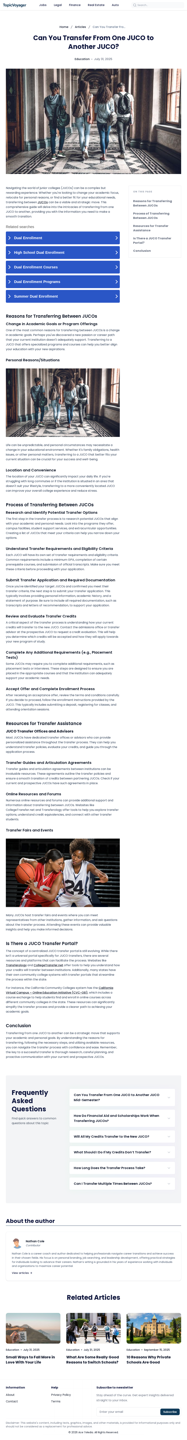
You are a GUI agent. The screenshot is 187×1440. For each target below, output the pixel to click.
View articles (20, 1273)
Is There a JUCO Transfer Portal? (152, 240)
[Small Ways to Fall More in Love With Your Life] (33, 1328)
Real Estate (96, 5)
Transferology (16, 965)
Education (82, 59)
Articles (80, 27)
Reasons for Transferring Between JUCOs (152, 203)
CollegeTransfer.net (48, 965)
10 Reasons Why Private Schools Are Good (149, 1360)
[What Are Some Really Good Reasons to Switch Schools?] (93, 1328)
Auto (115, 5)
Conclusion (142, 251)
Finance (75, 5)
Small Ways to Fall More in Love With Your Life (30, 1360)
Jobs (43, 5)
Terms (55, 1401)
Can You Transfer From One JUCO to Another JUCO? (110, 27)
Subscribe (170, 1412)
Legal (58, 5)
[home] (14, 5)
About (10, 1395)
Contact (12, 1401)
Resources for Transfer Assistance (150, 228)
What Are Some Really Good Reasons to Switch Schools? (92, 1360)
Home (64, 27)
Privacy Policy (61, 1395)
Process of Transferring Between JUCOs (151, 215)
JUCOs (43, 202)
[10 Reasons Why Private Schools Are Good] (154, 1328)
